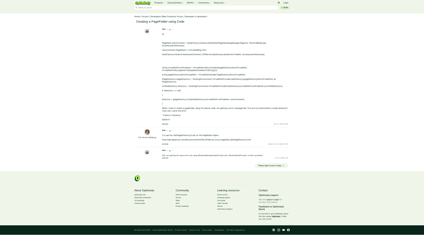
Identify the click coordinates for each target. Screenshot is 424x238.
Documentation (176, 3)
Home (137, 16)
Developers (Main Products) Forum (166, 16)
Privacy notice (181, 230)
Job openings (139, 200)
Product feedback (182, 206)
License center (139, 203)
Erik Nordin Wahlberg (147, 137)
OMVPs (191, 3)
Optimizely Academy (225, 209)
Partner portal (222, 195)
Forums (145, 16)
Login (285, 3)
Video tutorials (222, 203)
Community (204, 3)
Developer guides (223, 197)
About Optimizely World (163, 230)
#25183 (165, 124)
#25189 (165, 144)
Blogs (178, 200)
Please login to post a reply (271, 165)
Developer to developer (195, 16)
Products (159, 3)
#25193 (165, 158)
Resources (220, 3)
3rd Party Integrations (235, 230)
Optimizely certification (142, 197)
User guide (221, 200)
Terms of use (194, 230)
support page (272, 199)
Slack (178, 203)
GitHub (219, 206)
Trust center (207, 230)
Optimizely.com (140, 195)
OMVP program (181, 195)
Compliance (219, 230)
